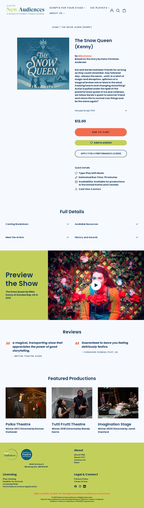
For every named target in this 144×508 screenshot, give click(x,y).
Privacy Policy (81, 479)
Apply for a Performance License (101, 153)
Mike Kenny (85, 56)
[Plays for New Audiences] (25, 10)
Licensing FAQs (10, 484)
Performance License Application (20, 486)
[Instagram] (80, 486)
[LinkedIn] (84, 486)
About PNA (79, 454)
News (76, 462)
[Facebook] (75, 486)
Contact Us (80, 460)
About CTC (79, 457)
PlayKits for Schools (13, 481)
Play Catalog (9, 479)
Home (55, 27)
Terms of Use (80, 481)
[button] (118, 10)
